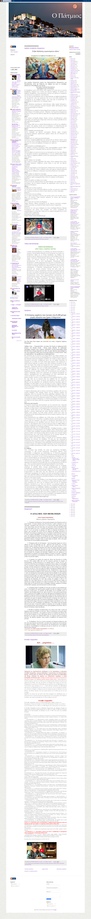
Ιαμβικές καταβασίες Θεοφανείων (34, 48)
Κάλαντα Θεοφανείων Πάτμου (76, 489)
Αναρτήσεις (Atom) (33, 871)
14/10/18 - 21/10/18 (76, 423)
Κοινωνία (72, 121)
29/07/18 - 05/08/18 (76, 393)
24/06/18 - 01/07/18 (76, 379)
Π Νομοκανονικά (73, 144)
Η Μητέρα (72, 103)
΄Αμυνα (71, 58)
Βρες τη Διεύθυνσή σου (16, 301)
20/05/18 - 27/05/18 (76, 365)
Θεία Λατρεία (41, 239)
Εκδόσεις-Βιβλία (73, 89)
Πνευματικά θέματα (45, 635)
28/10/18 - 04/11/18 (76, 428)
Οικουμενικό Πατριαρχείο (73, 139)
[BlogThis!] (55, 237)
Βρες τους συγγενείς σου (16, 337)
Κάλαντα (73, 473)
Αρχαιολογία (73, 71)
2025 (72, 514)
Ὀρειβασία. (27, 310)
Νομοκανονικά (73, 133)
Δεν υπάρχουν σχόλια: (47, 237)
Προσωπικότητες (52, 501)
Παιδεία (54, 863)
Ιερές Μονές (51, 863)
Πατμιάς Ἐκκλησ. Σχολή (16, 164)
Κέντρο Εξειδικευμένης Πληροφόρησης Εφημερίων (16, 141)
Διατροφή (72, 81)
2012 (72, 302)
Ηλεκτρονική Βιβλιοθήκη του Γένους (15, 326)
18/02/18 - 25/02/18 (76, 330)
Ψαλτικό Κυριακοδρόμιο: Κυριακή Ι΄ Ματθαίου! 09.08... (75, 198)
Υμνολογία (46, 239)
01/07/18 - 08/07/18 (76, 382)
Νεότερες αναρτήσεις (29, 869)
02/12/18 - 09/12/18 (76, 442)
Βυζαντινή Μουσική (31, 239)
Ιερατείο (72, 112)
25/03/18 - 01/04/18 (76, 343)
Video (71, 191)
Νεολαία (72, 130)
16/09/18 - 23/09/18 (76, 412)
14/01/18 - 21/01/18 (76, 316)
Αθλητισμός (30, 501)
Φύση (62, 501)
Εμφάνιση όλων (19, 340)
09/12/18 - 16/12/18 (76, 445)
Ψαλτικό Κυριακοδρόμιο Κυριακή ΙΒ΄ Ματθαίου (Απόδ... (75, 287)
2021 (72, 507)
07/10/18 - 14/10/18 (76, 420)
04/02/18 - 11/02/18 (76, 324)
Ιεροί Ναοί (72, 116)
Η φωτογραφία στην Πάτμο (16, 289)
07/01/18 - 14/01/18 (76, 313)
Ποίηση (71, 158)
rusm (49, 909)
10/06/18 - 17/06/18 (76, 374)
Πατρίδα (72, 151)
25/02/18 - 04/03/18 (76, 333)
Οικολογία (72, 135)
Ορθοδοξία (72, 142)
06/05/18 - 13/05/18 (76, 360)
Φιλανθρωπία (73, 177)
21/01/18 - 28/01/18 (76, 319)
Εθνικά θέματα (37, 863)
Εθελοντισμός (41, 501)
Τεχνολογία (72, 170)
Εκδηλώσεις (72, 87)
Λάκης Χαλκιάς (73, 269)
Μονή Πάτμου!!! (73, 243)
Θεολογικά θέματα (74, 107)
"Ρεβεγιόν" (74, 464)
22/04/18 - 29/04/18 (76, 354)
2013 (72, 303)
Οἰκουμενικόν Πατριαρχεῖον (14, 322)
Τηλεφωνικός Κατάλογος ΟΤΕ (15, 308)
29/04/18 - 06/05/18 (76, 357)
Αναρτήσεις (14, 884)
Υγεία (71, 175)
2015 (72, 307)
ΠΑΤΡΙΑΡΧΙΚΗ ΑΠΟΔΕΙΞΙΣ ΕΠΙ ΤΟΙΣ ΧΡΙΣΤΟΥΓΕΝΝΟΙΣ (19, 279)
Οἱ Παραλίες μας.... (75, 462)
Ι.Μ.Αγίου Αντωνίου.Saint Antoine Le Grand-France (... (76, 459)
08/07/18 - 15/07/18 (76, 385)
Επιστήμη (46, 863)
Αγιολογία (72, 64)
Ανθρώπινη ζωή (36, 501)
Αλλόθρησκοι (73, 68)
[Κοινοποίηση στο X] (56, 237)
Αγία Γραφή (30, 635)
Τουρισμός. (58, 501)
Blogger (55, 909)
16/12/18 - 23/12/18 (76, 447)
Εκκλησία (37, 239)
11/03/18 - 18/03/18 (76, 338)
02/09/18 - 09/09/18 (76, 406)
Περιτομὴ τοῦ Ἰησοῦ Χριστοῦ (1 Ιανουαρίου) (75, 481)
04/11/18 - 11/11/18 (76, 431)
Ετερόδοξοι (72, 100)
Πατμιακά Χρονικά (15, 263)
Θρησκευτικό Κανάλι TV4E (16, 312)
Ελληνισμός (72, 97)
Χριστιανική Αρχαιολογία (75, 186)
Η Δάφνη (73, 483)
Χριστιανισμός (73, 188)
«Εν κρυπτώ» (14, 330)
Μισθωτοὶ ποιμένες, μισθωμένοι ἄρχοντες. (19, 189)
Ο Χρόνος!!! (74, 465)
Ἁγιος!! (73, 455)
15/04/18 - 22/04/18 (76, 352)
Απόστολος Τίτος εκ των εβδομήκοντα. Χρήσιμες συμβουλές (16, 111)
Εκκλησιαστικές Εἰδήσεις (75, 92)
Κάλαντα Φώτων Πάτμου (75, 486)
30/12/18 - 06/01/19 (76, 453)
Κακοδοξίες (72, 119)
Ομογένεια (72, 141)
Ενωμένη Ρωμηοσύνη (16, 109)
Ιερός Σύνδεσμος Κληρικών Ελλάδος (15, 204)
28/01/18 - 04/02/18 (76, 322)
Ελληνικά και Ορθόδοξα (14, 186)
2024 (72, 512)
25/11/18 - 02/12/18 (76, 439)
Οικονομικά (72, 137)
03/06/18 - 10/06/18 (76, 371)
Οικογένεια (72, 134)
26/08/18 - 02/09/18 (76, 404)
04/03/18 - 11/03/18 (76, 335)
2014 (72, 305)
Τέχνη (71, 169)
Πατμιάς (72, 148)
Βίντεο (71, 74)
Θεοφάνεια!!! (28, 509)
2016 (72, 309)
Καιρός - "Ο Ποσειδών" (16, 304)
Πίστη (71, 154)
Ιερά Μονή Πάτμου (15, 315)
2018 (72, 312)
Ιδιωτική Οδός (15, 89)
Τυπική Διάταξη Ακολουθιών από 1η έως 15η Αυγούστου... (75, 249)
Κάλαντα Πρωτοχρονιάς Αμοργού (75, 468)
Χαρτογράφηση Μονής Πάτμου (16, 334)
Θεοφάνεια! (74, 491)
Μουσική (72, 128)
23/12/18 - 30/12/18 (76, 450)
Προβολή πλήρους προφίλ (74, 49)
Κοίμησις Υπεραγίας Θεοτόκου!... (74, 232)
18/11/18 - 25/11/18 (76, 436)
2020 (72, 505)
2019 (72, 504)
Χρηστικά (72, 182)
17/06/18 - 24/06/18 (76, 376)
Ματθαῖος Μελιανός (75, 47)
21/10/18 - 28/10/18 (76, 426)
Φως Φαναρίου (15, 224)
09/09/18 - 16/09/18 (76, 409)
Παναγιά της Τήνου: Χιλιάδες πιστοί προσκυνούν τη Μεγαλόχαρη (74, 211)
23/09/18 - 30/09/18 (76, 415)
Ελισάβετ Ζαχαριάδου (31, 639)
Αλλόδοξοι (72, 67)
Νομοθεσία (72, 131)
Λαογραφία (72, 124)
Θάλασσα (72, 104)
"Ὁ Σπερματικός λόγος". (75, 476)
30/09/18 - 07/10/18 (76, 417)
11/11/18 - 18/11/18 (76, 434)
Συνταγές (72, 167)
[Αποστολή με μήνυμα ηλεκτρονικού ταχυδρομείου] (54, 237)
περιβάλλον (47, 501)
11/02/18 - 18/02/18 (76, 327)
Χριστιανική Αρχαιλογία (75, 183)
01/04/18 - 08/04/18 (76, 346)
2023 (72, 510)
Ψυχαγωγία (27, 502)
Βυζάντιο (72, 80)
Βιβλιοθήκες (72, 73)
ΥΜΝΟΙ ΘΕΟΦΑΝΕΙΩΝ (31, 244)
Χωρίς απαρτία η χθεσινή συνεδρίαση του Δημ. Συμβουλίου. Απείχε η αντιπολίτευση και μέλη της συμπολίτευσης (16, 267)
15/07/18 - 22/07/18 (76, 387)
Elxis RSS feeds (15, 124)
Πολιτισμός (62, 863)
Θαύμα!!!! (73, 478)
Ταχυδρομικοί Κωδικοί (16, 318)
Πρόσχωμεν (14, 275)
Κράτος (71, 122)
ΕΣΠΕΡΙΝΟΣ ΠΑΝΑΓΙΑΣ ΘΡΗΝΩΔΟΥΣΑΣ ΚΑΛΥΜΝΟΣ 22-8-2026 (16, 126)
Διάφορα (72, 83)
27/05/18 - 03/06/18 (76, 368)
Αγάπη (71, 60)
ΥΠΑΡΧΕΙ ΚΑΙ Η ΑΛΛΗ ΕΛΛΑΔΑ (74, 280)
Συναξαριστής (73, 166)
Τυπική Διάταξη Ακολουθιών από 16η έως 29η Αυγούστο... (74, 222)
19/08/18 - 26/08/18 (76, 401)
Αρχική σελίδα (45, 869)
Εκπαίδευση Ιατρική (74, 96)
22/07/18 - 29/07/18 (76, 390)
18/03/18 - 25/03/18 (76, 341)
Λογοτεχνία (72, 125)
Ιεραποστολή (73, 110)
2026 (72, 516)
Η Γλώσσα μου (73, 102)
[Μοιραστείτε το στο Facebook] (57, 237)
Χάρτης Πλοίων (15, 297)
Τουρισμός (72, 172)
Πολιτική (72, 160)
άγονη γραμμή (18, 291)
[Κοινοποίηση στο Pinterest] (58, 237)
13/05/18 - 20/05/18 (76, 363)
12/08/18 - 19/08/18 (76, 398)
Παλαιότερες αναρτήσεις (61, 869)
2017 (72, 310)
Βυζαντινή (72, 76)
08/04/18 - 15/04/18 (76, 349)
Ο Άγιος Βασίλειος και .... (76, 472)
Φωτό (71, 180)
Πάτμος (58, 863)
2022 (72, 509)
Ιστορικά (72, 118)
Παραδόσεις (72, 147)
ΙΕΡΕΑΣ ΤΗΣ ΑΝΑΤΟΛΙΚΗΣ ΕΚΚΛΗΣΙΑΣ (14, 246)
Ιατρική (71, 109)
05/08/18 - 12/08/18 (76, 395)
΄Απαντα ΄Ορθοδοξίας (16, 74)
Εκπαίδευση (42, 863)
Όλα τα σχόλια (15, 886)
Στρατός (72, 164)
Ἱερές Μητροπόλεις (74, 113)
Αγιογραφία (72, 63)
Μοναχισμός (73, 127)
